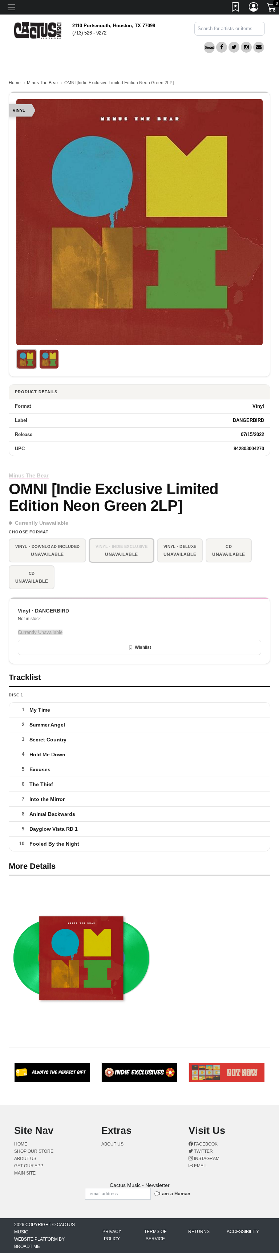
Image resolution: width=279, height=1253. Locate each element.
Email (200, 1165)
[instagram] (246, 47)
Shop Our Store (33, 1151)
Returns (199, 1231)
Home (15, 82)
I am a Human (174, 1193)
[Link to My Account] (254, 8)
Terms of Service (155, 1235)
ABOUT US (28, 1158)
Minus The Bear (42, 82)
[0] (272, 8)
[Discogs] (209, 47)
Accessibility (243, 1231)
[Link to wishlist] (236, 8)
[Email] (258, 47)
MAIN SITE (25, 1173)
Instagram (206, 1158)
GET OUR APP (28, 1165)
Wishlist (143, 647)
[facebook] (221, 47)
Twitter (203, 1151)
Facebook (205, 1144)
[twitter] (234, 47)
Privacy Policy (111, 1235)
